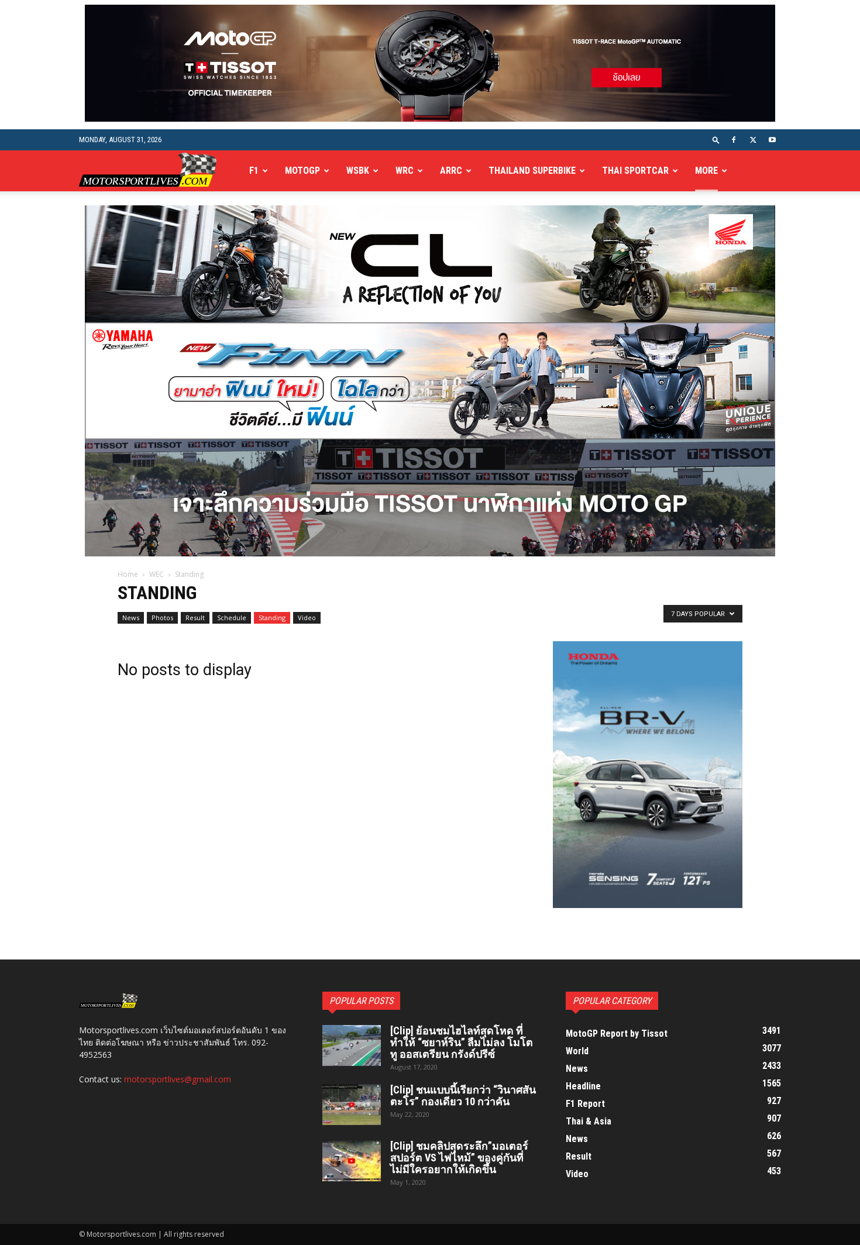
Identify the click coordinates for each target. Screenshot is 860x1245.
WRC (404, 170)
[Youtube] (772, 139)
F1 (254, 170)
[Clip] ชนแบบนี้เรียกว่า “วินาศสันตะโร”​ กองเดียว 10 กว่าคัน (463, 1096)
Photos (162, 617)
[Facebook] (733, 139)
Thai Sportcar (635, 170)
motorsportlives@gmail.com (177, 1079)
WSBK (357, 170)
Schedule (231, 617)
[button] (716, 139)
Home (128, 574)
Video (307, 617)
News (130, 617)
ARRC (451, 170)
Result (195, 617)
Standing (272, 617)
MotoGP (302, 170)
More (706, 170)
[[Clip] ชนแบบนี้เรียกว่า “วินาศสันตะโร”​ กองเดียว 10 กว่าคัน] (351, 1104)
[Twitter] (753, 139)
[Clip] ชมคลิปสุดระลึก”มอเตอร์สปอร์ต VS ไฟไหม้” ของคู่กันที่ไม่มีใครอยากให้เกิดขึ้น (459, 1157)
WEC (156, 574)
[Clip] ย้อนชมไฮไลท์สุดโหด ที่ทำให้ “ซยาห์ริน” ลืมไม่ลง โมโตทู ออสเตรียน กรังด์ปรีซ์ (461, 1042)
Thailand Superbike (532, 170)
